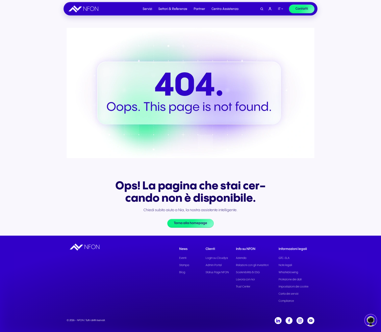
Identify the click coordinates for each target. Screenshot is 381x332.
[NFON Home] (84, 8)
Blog (182, 272)
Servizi (147, 9)
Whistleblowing (288, 272)
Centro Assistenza (225, 9)
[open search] (261, 9)
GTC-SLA (284, 258)
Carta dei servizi (288, 293)
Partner (199, 9)
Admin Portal (214, 265)
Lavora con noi (245, 279)
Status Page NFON (217, 272)
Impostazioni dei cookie (293, 286)
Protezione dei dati (290, 279)
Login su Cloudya (217, 258)
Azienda (241, 258)
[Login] (270, 9)
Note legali (285, 265)
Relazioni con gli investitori (252, 265)
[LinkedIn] (278, 320)
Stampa (184, 265)
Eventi (183, 258)
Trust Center (243, 286)
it (279, 9)
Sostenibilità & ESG (248, 272)
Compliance (286, 301)
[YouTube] (310, 320)
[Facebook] (289, 320)
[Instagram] (299, 320)
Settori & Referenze (172, 9)
